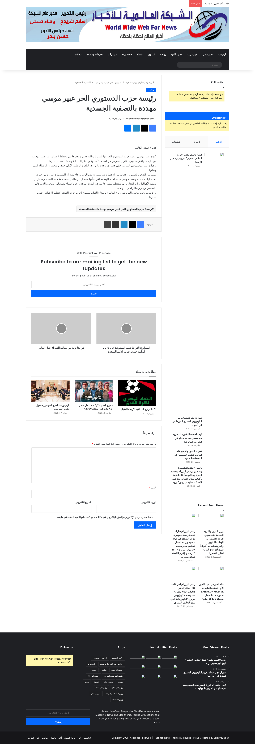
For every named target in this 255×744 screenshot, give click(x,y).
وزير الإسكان (117, 687)
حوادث (45, 737)
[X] (144, 128)
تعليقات (176, 141)
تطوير (104, 670)
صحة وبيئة (127, 54)
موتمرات (112, 54)
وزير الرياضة (101, 687)
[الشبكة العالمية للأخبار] (127, 24)
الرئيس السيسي (100, 658)
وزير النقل (95, 693)
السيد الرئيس (117, 670)
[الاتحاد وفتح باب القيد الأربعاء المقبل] (137, 393)
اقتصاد (140, 54)
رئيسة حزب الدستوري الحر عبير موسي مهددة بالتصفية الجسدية (115, 209)
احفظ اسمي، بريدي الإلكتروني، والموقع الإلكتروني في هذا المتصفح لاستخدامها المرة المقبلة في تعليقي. (105, 517)
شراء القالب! (33, 737)
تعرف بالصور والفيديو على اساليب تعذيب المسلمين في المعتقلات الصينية (188, 454)
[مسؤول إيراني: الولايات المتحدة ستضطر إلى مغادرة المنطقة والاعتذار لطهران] (153, 679)
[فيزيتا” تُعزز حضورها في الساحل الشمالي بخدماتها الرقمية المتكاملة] (169, 679)
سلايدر (141, 82)
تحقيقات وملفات (95, 54)
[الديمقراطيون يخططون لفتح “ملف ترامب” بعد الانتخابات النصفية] (137, 679)
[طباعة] (107, 224)
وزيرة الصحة (117, 699)
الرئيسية (222, 54)
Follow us (66, 647)
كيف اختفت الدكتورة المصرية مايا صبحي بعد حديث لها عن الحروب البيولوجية (187, 438)
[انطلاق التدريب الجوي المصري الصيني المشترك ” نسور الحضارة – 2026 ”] (137, 669)
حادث (94, 670)
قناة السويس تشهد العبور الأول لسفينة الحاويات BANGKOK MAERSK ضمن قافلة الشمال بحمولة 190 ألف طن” (211, 592)
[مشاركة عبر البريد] (115, 224)
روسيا (120, 681)
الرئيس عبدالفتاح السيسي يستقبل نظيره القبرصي (53, 407)
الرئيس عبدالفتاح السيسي (111, 664)
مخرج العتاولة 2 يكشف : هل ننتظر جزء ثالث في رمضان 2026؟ (96, 407)
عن (79, 737)
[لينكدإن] (136, 128)
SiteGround (220, 737)
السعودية (91, 664)
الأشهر (218, 141)
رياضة (163, 54)
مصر (87, 681)
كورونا (96, 681)
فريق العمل (69, 737)
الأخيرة (197, 141)
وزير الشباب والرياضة (113, 693)
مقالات (78, 54)
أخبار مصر (208, 54)
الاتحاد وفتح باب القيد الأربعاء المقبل (138, 409)
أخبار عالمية (176, 54)
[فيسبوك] (152, 128)
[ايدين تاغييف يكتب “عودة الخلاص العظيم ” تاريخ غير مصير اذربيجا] (214, 283)
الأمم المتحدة (117, 658)
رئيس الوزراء (93, 675)
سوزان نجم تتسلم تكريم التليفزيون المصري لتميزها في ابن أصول (187, 421)
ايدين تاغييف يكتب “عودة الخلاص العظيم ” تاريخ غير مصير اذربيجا (186, 158)
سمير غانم (108, 681)
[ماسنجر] (127, 128)
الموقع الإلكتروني (83, 502)
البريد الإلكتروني (147, 502)
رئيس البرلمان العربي (113, 675)
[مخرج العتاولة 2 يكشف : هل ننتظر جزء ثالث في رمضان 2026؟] (94, 391)
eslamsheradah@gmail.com (140, 118)
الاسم (152, 487)
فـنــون (151, 54)
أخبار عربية (192, 54)
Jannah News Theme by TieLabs (173, 737)
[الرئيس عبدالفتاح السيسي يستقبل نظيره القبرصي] (50, 391)
